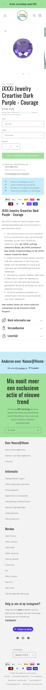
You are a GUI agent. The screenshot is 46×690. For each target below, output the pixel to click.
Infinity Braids (12, 559)
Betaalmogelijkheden (15, 507)
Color (4, 130)
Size (4, 119)
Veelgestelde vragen (15, 478)
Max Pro (9, 582)
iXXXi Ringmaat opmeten (17, 484)
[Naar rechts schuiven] (28, 74)
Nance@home (21, 673)
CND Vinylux (11, 576)
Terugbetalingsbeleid (20, 676)
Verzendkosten (26, 112)
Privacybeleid (11, 490)
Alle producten (12, 519)
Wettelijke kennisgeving (32, 684)
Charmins (9, 565)
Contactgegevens (13, 684)
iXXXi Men (10, 547)
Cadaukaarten (11, 513)
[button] (5, 15)
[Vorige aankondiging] (5, 4)
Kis (6, 570)
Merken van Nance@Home (18, 456)
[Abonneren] (38, 430)
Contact (9, 461)
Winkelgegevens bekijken (17, 173)
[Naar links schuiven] (17, 74)
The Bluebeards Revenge (17, 594)
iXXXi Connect (12, 553)
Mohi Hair (9, 588)
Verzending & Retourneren (17, 501)
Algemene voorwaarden (16, 496)
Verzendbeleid (35, 680)
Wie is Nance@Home (15, 450)
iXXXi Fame (10, 536)
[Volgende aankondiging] (41, 4)
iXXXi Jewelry (11, 542)
